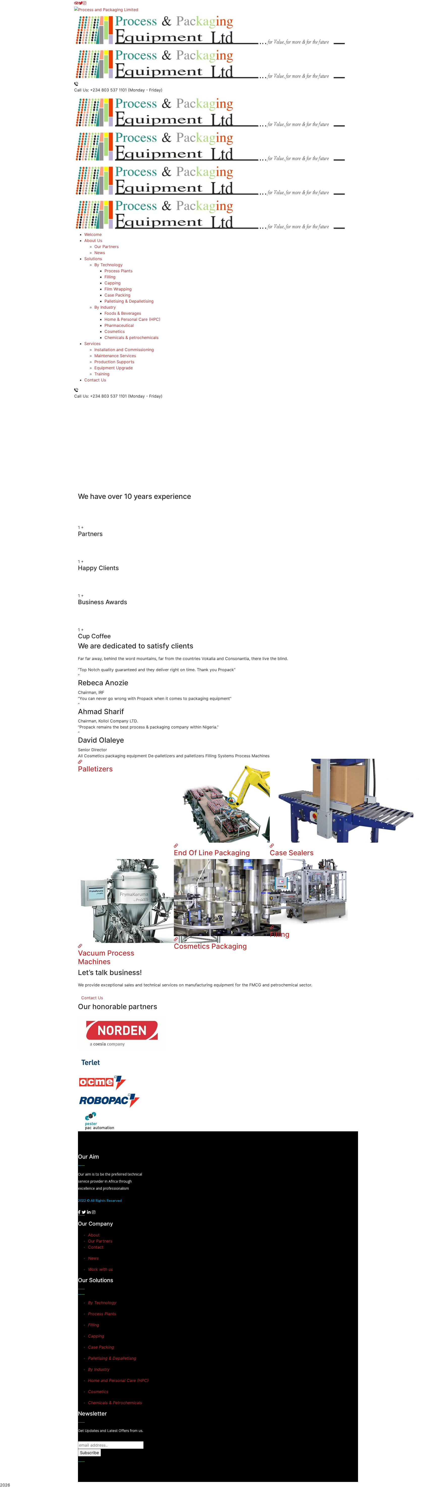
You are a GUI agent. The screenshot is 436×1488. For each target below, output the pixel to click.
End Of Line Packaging (212, 852)
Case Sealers (292, 852)
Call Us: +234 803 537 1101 (100, 89)
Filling (279, 934)
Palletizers (95, 769)
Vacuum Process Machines (106, 957)
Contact (95, 1247)
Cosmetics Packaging (210, 946)
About (94, 1234)
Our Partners (100, 1240)
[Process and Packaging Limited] (106, 9)
